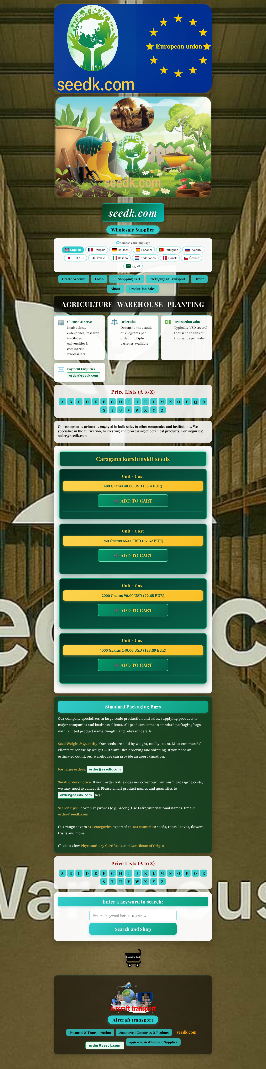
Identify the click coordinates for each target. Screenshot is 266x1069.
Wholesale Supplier (132, 230)
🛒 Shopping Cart (126, 279)
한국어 (101, 257)
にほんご (78, 257)
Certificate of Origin (147, 845)
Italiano (123, 258)
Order (199, 279)
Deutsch (123, 249)
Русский (196, 249)
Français (99, 249)
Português (171, 249)
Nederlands (148, 258)
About (115, 288)
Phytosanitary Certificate (102, 845)
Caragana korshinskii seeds (133, 459)
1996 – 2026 (153, 1042)
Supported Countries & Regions (144, 1032)
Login (99, 279)
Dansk (172, 258)
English (75, 249)
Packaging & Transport (167, 279)
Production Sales (142, 288)
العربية (136, 266)
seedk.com (133, 212)
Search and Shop (133, 929)
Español (146, 249)
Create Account (74, 279)
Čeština (194, 258)
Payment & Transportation (90, 1032)
